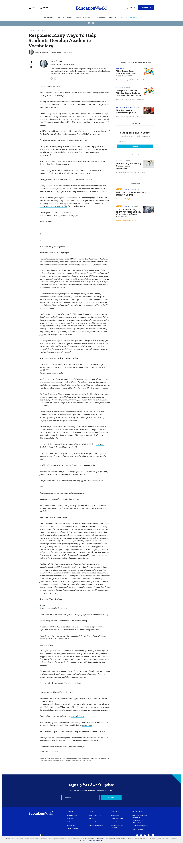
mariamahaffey (46, 645)
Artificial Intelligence (124, 107)
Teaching (33, 30)
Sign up (111, 797)
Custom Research (138, 829)
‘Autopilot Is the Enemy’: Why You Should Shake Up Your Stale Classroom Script (128, 93)
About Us (70, 811)
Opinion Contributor (57, 64)
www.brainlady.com (64, 276)
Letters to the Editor (95, 815)
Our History (70, 818)
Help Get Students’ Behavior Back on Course (131, 193)
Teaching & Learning (84, 17)
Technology (101, 17)
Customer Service (94, 822)
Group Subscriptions (117, 822)
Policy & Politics (64, 17)
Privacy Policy (101, 838)
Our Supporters (71, 825)
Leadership (49, 17)
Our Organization (72, 815)
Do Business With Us (139, 811)
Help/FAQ (92, 818)
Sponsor (135, 206)
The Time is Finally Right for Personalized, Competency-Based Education (128, 213)
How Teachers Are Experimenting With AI (126, 111)
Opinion (112, 17)
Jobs (121, 17)
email (102, 731)
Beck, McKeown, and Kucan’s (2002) (58, 388)
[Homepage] (91, 8)
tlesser (42, 605)
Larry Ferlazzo (42, 52)
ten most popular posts (84, 740)
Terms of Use (86, 840)
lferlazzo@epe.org (52, 707)
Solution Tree (133, 199)
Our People (70, 822)
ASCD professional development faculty (90, 526)
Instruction (55, 751)
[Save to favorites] (31, 67)
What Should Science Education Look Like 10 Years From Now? (126, 73)
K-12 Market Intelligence (139, 825)
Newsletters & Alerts (117, 818)
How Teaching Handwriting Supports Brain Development (128, 165)
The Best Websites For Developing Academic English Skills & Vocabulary (69, 134)
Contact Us (93, 811)
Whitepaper (136, 189)
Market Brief (132, 17)
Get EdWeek (115, 811)
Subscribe (146, 8)
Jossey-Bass (87, 725)
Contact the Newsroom (96, 825)
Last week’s (44, 86)
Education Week (69, 64)
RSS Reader (93, 731)
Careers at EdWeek (72, 828)
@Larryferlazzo (77, 716)
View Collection (135, 123)
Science (119, 68)
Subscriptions (115, 815)
